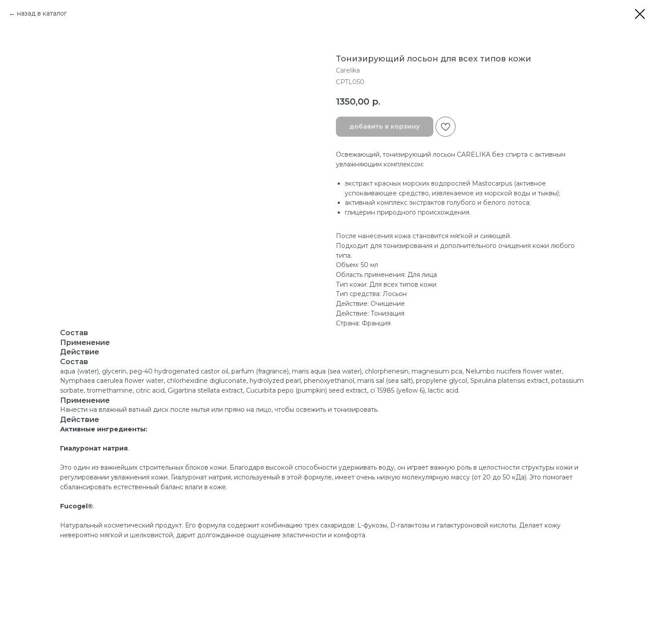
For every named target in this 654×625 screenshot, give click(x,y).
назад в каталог (42, 13)
